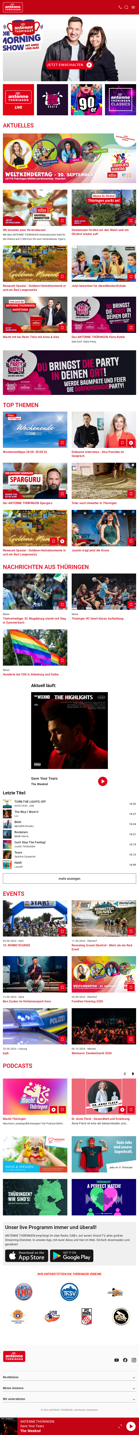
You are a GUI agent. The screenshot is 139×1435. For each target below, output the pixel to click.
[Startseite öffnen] (13, 7)
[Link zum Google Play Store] (71, 1256)
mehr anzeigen (69, 879)
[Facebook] (125, 1360)
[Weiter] (133, 1074)
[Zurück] (124, 1074)
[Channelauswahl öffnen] (126, 7)
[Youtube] (116, 1360)
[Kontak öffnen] (120, 7)
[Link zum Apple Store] (27, 1256)
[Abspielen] (131, 1426)
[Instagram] (134, 1360)
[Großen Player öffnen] (120, 1426)
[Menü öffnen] (133, 7)
